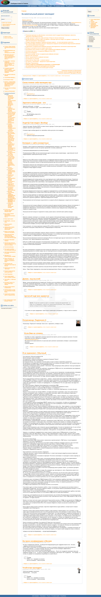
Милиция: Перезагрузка (11, 192)
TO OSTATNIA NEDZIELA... (10, 77)
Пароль (3, 19)
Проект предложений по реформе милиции (11, 179)
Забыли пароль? (6, 25)
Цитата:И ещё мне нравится (36, 296)
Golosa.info (16, 2)
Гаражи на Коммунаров (10, 91)
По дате (50, 6)
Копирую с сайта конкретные (36, 143)
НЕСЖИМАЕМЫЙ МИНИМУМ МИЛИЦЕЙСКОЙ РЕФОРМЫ (12, 200)
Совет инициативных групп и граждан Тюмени (10, 277)
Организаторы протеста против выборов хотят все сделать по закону (10, 243)
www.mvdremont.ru (76, 22)
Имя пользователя (5, 15)
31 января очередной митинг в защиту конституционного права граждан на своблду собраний (10, 70)
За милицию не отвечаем (11, 182)
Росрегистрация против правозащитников (10, 272)
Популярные (42, 6)
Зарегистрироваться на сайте (9, 24)
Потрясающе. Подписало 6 (34, 320)
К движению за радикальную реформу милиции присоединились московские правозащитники (11, 147)
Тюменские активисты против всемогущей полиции (10, 205)
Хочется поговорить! (10, 168)
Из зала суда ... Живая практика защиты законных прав (9, 210)
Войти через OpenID (6, 22)
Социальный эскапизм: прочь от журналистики (10, 294)
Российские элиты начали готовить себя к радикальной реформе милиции (11, 158)
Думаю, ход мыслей (31, 279)
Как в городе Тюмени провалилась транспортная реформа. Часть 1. (10, 215)
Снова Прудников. (8, 274)
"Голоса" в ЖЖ (94, 22)
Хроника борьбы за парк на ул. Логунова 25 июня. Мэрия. (10, 290)
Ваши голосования (9, 37)
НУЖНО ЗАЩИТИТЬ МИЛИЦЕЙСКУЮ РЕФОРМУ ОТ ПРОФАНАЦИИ (11, 195)
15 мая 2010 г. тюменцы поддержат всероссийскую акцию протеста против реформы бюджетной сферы (10, 63)
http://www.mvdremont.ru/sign (29, 25)
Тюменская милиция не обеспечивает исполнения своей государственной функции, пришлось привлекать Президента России (12, 100)
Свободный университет (93, 24)
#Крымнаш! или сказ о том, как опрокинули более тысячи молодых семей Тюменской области (10, 56)
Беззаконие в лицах (9, 79)
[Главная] (5, 4)
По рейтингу (69, 6)
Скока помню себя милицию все (37, 83)
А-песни (92, 21)
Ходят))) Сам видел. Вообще (35, 123)
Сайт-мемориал (32, 6)
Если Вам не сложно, (33, 333)
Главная (24, 11)
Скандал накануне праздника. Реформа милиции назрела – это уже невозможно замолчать (12, 127)
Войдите (34, 75)
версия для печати (27, 75)
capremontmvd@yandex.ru (31, 339)
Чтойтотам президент (32, 568)
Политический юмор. (9, 247)
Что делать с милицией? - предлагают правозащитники (11, 189)
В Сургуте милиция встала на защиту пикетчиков (11, 153)
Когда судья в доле (9, 218)
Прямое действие (26, 20)
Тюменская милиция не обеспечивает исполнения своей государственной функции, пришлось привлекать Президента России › (69, 72)
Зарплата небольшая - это (34, 103)
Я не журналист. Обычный (34, 353)
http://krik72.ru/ (31, 94)
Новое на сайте (8, 36)
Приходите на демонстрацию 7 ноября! (10, 256)
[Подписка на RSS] (88, 49)
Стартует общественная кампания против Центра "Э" (10, 47)
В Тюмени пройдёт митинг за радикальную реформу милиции (11, 171)
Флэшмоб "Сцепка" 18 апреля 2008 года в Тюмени (9, 283)
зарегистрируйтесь (42, 75)
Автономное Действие (93, 27)
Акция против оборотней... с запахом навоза (11, 184)
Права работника (94, 25)
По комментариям (59, 6)
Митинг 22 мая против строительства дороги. (10, 232)
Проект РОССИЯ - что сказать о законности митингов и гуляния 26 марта (9, 260)
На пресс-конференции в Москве (37, 541)
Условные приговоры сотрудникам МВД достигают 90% (11, 164)
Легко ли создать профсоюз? (8, 225)
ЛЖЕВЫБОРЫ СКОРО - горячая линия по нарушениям (10, 228)
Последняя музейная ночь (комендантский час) (10, 250)
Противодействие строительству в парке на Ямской (10, 264)
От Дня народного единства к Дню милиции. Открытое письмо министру (12, 110)
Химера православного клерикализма (10, 287)
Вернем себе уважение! (11, 176)
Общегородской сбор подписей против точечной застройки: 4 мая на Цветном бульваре (10, 236)
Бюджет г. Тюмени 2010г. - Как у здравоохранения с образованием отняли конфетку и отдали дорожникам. (10, 83)
